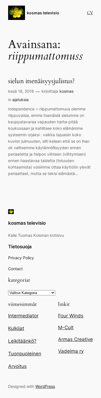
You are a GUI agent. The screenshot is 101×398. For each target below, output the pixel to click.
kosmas (66, 91)
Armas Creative (75, 339)
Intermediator (23, 316)
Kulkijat (16, 328)
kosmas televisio (43, 12)
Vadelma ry (71, 351)
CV (90, 12)
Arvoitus (17, 366)
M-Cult (66, 327)
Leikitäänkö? (22, 341)
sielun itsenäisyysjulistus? (41, 81)
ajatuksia (20, 99)
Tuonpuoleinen (24, 353)
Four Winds (70, 316)
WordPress (45, 386)
